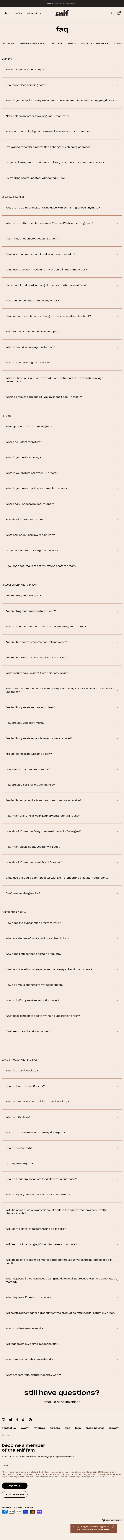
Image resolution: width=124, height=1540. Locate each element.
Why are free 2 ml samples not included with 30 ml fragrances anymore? (53, 207)
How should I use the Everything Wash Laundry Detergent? (44, 831)
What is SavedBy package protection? (30, 347)
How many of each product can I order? (32, 238)
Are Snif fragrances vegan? (23, 595)
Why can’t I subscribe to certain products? (33, 954)
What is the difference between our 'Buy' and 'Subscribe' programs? (49, 223)
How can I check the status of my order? (32, 300)
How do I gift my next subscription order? (32, 1000)
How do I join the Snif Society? (25, 1086)
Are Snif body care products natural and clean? (36, 642)
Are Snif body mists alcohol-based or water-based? (39, 738)
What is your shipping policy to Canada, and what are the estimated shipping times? (60, 100)
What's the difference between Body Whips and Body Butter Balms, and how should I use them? (60, 690)
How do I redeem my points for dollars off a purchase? (41, 1179)
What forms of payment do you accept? (32, 331)
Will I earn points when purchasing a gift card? (36, 1229)
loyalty (25, 1428)
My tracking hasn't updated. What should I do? (35, 178)
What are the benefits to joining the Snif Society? (37, 1101)
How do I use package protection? (28, 362)
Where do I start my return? (24, 442)
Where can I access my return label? (30, 504)
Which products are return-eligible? (29, 426)
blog (67, 1428)
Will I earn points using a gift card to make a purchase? (41, 1244)
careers (55, 1428)
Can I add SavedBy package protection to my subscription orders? (49, 969)
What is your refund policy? (23, 457)
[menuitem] (62, 13)
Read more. (104, 1530)
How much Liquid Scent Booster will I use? (33, 847)
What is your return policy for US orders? (32, 473)
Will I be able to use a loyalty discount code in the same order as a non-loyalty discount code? (56, 1212)
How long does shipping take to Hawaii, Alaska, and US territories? (48, 131)
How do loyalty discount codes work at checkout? (38, 1194)
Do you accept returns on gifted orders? (32, 550)
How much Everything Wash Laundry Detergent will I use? (43, 816)
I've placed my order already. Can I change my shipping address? (48, 147)
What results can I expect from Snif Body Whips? (37, 673)
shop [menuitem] (7, 13)
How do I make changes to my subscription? (35, 985)
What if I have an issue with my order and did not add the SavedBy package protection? (54, 380)
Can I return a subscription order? (28, 1031)
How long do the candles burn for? (28, 769)
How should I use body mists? (25, 723)
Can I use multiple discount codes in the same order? (40, 254)
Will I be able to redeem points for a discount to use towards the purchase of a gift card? (59, 1262)
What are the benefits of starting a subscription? (37, 938)
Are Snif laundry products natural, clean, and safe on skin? (44, 800)
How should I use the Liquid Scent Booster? (34, 862)
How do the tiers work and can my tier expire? (35, 1132)
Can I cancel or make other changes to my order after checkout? (48, 316)
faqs (78, 1428)
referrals (39, 1428)
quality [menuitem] (18, 13)
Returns (57, 43)
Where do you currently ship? (25, 69)
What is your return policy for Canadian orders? (36, 488)
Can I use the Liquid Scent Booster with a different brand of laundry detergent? (57, 877)
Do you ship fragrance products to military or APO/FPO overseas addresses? (55, 162)
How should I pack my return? (25, 519)
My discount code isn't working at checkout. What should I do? (46, 285)
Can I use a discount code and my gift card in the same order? (46, 269)
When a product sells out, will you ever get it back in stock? (44, 397)
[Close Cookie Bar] (73, 1528)
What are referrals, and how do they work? (33, 1375)
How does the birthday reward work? (29, 1359)
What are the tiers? (18, 1117)
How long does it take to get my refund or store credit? (41, 566)
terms (6, 1435)
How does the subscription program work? (33, 923)
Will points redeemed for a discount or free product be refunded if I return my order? (61, 1313)
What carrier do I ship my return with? (30, 535)
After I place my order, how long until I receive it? (37, 116)
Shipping (8, 43)
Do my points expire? (19, 1163)
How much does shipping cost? (26, 85)
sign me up (14, 1485)
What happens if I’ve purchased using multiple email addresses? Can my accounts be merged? (61, 1280)
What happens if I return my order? (28, 1297)
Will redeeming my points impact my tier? (32, 1344)
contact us (9, 1428)
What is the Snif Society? (22, 1070)
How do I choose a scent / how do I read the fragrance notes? (46, 626)
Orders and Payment (33, 43)
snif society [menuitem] (33, 13)
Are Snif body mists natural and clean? (31, 707)
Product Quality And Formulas (88, 43)
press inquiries (95, 1428)
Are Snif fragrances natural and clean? (31, 611)
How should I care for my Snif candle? (30, 785)
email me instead (15, 1494)
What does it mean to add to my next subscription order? (43, 1016)
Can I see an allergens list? (23, 893)
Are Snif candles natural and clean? (29, 754)
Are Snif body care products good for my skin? (36, 657)
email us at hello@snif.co (62, 1402)
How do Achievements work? (24, 1328)
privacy (114, 1428)
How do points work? (19, 1148)
